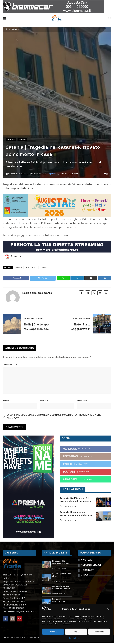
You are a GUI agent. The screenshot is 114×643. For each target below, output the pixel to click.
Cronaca (15, 29)
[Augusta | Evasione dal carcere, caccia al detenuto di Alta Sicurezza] (103, 516)
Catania (22, 139)
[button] (108, 609)
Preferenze (99, 631)
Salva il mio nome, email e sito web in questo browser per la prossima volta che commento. (54, 416)
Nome (7, 400)
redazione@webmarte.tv (21, 611)
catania (18, 267)
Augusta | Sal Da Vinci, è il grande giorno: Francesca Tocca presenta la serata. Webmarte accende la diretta (77, 500)
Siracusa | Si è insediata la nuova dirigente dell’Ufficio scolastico (61, 562)
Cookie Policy (74, 638)
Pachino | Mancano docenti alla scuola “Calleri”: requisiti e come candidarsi (61, 587)
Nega (76, 631)
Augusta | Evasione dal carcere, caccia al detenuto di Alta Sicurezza (76, 513)
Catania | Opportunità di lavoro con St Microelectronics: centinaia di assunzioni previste (61, 600)
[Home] (7, 29)
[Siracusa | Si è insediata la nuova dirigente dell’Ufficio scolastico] (46, 564)
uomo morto (31, 267)
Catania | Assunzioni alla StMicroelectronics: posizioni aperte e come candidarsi (61, 575)
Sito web (82, 400)
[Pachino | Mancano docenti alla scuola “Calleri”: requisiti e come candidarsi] (46, 590)
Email (44, 400)
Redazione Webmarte (37, 293)
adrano (43, 267)
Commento (10, 364)
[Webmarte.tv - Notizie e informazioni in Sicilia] (57, 18)
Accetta (53, 631)
